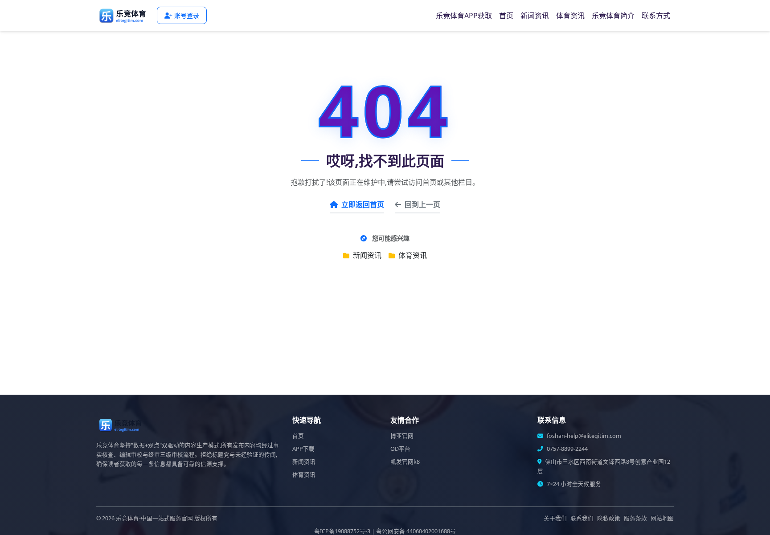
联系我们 (582, 518)
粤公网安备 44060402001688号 (416, 531)
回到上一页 (422, 204)
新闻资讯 (534, 15)
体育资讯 (570, 15)
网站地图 (662, 518)
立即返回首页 (362, 204)
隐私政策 (608, 518)
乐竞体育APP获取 (464, 15)
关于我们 (555, 518)
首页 (506, 15)
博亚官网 (402, 436)
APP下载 (303, 449)
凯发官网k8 (405, 462)
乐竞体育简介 (613, 15)
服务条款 (635, 518)
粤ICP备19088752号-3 (342, 531)
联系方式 (656, 15)
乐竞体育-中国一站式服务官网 (154, 518)
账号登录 (186, 15)
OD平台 (400, 449)
